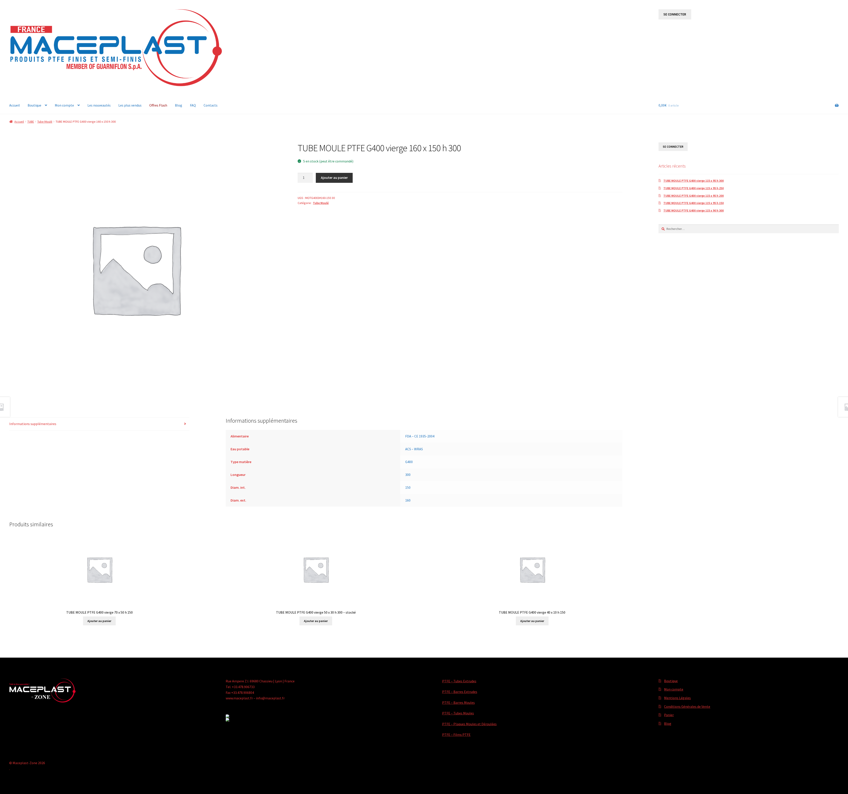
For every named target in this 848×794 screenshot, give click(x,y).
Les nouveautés (99, 105)
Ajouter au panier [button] (99, 621)
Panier (669, 715)
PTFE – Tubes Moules (458, 713)
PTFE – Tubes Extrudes (459, 681)
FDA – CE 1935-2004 (419, 436)
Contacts (211, 105)
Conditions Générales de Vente (687, 706)
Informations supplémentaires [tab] (32, 424)
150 (408, 487)
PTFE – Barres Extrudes (459, 691)
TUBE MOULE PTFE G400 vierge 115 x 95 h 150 (693, 203)
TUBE (30, 122)
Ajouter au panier (334, 177)
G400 (409, 462)
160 (408, 500)
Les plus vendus (130, 105)
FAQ (193, 105)
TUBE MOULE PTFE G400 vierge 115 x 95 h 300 (693, 181)
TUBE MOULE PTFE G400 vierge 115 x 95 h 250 (693, 188)
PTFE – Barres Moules (458, 702)
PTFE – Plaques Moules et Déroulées (469, 724)
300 (408, 474)
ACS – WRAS (414, 449)
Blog (178, 105)
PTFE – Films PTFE (456, 734)
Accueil (14, 105)
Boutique (34, 105)
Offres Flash (158, 105)
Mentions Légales (677, 698)
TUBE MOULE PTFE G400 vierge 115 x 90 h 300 (693, 210)
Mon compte (64, 105)
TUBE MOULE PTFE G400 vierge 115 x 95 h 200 (693, 196)
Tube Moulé (44, 122)
